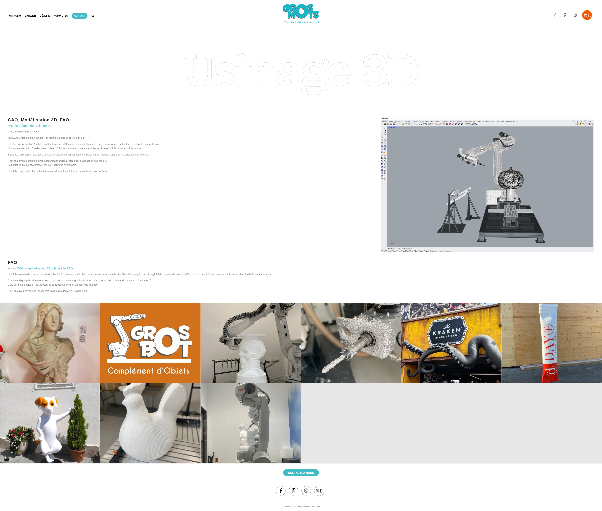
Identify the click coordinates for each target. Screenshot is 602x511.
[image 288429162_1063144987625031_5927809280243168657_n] (451, 343)
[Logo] (301, 19)
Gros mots (297, 506)
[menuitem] (14, 15)
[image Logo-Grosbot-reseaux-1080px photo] (150, 343)
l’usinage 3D (80, 291)
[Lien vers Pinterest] (565, 15)
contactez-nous (301, 473)
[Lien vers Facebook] (554, 15)
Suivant (587, 185)
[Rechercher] (93, 15)
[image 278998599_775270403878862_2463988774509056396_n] (50, 343)
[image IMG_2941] (251, 343)
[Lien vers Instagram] (575, 15)
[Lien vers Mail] (587, 15)
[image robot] (251, 423)
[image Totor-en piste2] (50, 423)
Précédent (388, 185)
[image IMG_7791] (351, 343)
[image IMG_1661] (552, 343)
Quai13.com (315, 506)
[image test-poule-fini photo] (150, 423)
